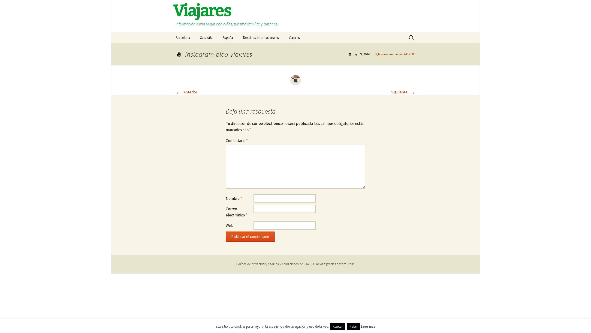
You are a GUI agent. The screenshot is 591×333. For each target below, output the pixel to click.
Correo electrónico (236, 212)
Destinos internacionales (261, 37)
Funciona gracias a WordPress (334, 264)
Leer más (368, 326)
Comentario (237, 140)
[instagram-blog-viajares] (295, 79)
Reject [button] (353, 327)
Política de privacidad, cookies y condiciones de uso (272, 264)
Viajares (294, 37)
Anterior (186, 92)
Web (229, 225)
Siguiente (403, 92)
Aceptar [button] (337, 327)
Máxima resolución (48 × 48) (397, 54)
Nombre (234, 198)
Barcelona (182, 37)
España (228, 37)
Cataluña (206, 37)
